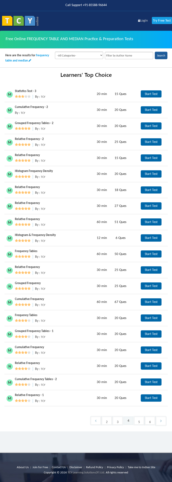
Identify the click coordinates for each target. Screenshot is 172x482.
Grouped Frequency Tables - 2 (34, 123)
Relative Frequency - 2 (29, 139)
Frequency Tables (26, 251)
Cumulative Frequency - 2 (31, 107)
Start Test (151, 94)
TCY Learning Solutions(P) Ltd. (86, 472)
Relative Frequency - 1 (29, 395)
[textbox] (129, 55)
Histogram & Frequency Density (35, 235)
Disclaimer (75, 467)
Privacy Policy (115, 467)
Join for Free (40, 467)
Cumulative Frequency (29, 299)
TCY (43, 97)
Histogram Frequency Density (34, 171)
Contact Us (59, 467)
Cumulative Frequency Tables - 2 (36, 379)
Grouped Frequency (28, 283)
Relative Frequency (27, 155)
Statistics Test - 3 (25, 91)
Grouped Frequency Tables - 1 (34, 331)
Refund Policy (94, 467)
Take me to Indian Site (141, 467)
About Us (23, 467)
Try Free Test (162, 20)
